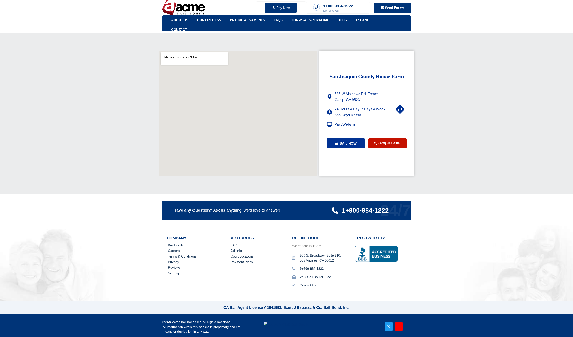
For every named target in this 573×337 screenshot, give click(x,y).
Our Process (209, 20)
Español (363, 20)
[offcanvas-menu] (404, 23)
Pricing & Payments (247, 20)
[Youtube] (399, 326)
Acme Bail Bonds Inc (186, 322)
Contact (179, 30)
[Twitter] (389, 326)
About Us (179, 20)
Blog (342, 20)
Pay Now (283, 8)
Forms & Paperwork (310, 20)
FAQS (278, 20)
